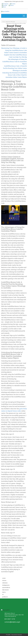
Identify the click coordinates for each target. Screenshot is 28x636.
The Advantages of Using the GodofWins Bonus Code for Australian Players (14, 62)
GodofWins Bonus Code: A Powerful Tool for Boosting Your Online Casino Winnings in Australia (15, 68)
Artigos (3, 21)
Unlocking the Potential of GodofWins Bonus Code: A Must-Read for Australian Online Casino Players (14, 75)
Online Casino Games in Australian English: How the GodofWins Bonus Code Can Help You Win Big (15, 55)
